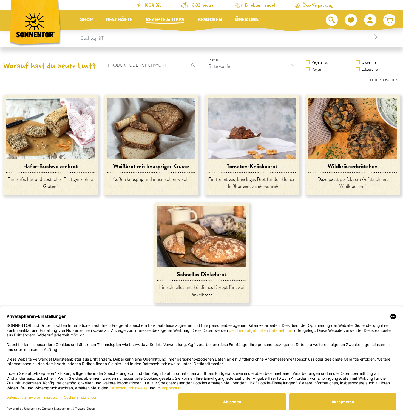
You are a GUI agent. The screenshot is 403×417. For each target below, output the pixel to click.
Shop (86, 19)
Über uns (247, 19)
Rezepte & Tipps (165, 19)
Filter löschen (384, 80)
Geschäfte (119, 19)
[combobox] (230, 36)
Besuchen (209, 19)
